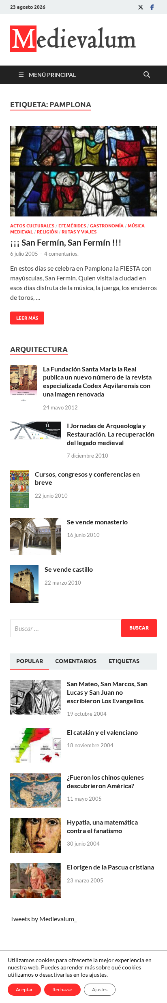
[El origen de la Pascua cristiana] (35, 868)
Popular (29, 661)
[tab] (29, 661)
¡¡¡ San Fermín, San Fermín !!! (66, 242)
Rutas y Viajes (79, 232)
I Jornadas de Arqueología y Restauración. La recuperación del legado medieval (110, 434)
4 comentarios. (61, 253)
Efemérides (72, 226)
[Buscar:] (83, 628)
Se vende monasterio (97, 522)
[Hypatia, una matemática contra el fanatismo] (35, 823)
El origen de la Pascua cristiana (110, 867)
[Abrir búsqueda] (147, 75)
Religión (47, 232)
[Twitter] (141, 7)
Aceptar (24, 989)
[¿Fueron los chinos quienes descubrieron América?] (35, 778)
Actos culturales (32, 226)
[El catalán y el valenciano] (35, 733)
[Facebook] (152, 7)
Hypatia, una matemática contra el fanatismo (102, 826)
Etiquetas (124, 661)
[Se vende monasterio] (35, 522)
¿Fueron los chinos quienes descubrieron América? (105, 781)
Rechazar (62, 989)
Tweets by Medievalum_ (43, 918)
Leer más (24, 316)
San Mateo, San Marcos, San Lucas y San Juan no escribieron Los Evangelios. (107, 692)
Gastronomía (107, 226)
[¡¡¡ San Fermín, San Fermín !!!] (83, 171)
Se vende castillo (69, 569)
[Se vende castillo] (24, 570)
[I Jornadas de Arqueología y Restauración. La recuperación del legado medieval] (35, 426)
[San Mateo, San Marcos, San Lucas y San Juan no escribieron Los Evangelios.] (35, 684)
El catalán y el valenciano (102, 732)
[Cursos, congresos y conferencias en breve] (19, 475)
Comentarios (75, 661)
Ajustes (99, 989)
